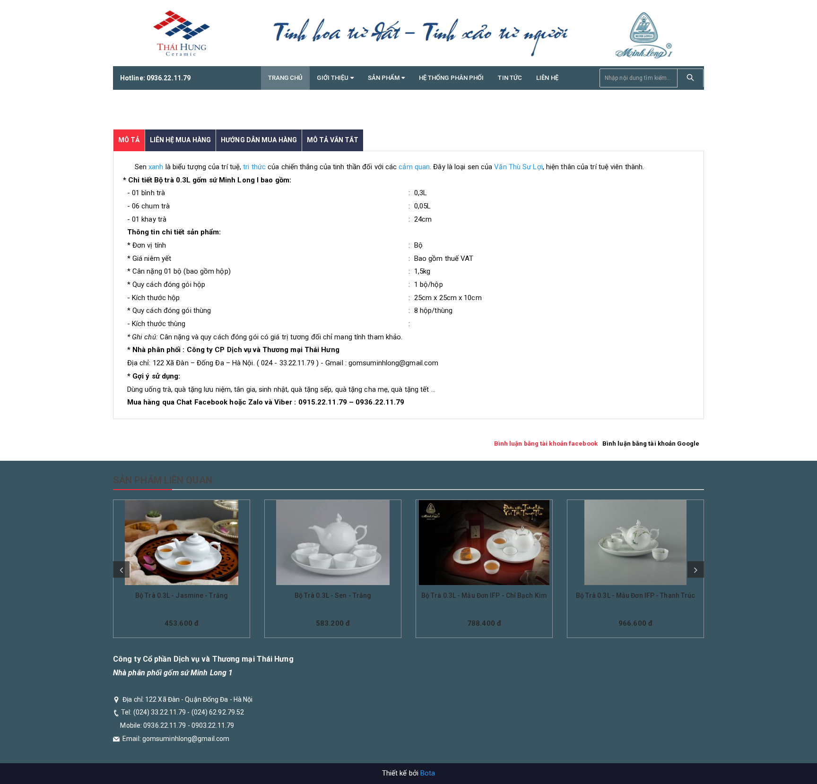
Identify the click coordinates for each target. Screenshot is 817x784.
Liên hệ (547, 77)
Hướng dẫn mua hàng (259, 140)
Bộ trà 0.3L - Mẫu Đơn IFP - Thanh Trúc (635, 595)
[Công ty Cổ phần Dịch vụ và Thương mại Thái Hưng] (181, 33)
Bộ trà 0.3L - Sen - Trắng (333, 595)
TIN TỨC (510, 77)
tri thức (254, 167)
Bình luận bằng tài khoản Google (650, 443)
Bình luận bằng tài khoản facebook (546, 443)
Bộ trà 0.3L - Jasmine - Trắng (181, 595)
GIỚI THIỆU (333, 77)
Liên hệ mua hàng (180, 140)
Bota (427, 773)
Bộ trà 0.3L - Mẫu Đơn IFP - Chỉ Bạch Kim (484, 595)
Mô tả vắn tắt (332, 140)
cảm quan (414, 167)
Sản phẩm (384, 77)
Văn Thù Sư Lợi (518, 167)
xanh (155, 167)
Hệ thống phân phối (451, 77)
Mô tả (129, 140)
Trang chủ (285, 77)
